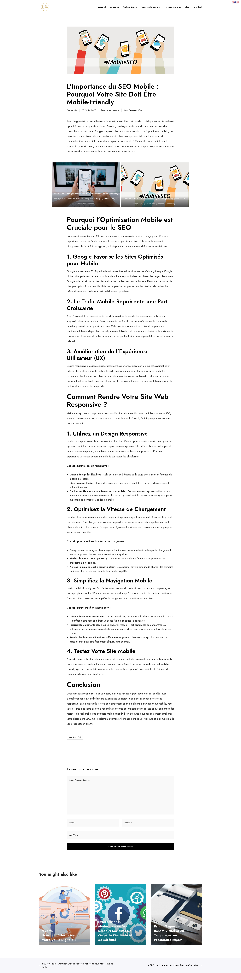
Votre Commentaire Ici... (80, 780)
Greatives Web (135, 110)
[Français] (237, 1)
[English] (233, 1)
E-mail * (128, 822)
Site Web (73, 835)
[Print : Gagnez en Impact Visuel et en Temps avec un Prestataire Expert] (176, 914)
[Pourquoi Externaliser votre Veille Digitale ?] (64, 914)
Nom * (72, 822)
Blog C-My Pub (74, 737)
